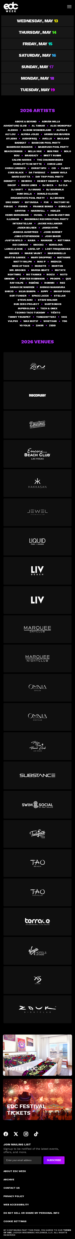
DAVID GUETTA (21, 176)
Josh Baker (53, 236)
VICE (64, 317)
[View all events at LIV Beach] (37, 571)
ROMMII (49, 283)
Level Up (34, 249)
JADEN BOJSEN (26, 227)
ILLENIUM (13, 219)
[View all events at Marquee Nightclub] (37, 658)
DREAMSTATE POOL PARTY (27, 198)
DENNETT (10, 181)
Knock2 (38, 244)
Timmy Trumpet (19, 317)
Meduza (56, 261)
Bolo (67, 151)
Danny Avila (59, 172)
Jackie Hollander (50, 223)
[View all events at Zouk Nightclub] (37, 1009)
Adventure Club (14, 125)
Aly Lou (10, 134)
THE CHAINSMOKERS (50, 160)
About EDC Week (14, 1171)
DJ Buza (47, 185)
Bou (16, 155)
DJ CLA (63, 185)
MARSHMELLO (57, 253)
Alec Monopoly (60, 125)
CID (53, 168)
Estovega (31, 202)
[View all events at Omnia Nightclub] (37, 717)
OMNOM (9, 278)
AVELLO (47, 138)
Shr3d (9, 291)
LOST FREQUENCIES (57, 249)
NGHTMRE (14, 274)
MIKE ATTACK (20, 266)
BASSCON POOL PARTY (46, 142)
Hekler (55, 211)
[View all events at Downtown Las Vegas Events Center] (37, 425)
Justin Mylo (13, 240)
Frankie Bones (43, 206)
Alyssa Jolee (30, 134)
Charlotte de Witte (27, 164)
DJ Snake (34, 189)
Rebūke (34, 283)
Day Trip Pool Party (49, 176)
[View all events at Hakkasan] (37, 483)
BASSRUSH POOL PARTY (53, 147)
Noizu (51, 274)
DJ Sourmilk (55, 189)
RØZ (62, 283)
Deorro (26, 181)
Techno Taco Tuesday (30, 312)
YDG (64, 321)
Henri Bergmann (16, 215)
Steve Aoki (25, 300)
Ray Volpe (16, 283)
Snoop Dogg (62, 291)
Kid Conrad (20, 244)
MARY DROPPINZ (41, 257)
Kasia (31, 240)
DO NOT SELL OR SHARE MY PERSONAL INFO (31, 1213)
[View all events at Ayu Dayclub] (37, 366)
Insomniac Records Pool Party (46, 219)
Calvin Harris (21, 160)
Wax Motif (30, 321)
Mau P (41, 261)
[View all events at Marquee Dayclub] (37, 629)
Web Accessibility (16, 1204)
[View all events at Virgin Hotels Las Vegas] (37, 951)
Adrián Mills (51, 121)
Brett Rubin (52, 155)
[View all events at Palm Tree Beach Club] (37, 746)
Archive (8, 1179)
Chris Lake (54, 164)
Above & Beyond (25, 121)
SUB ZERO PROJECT (26, 304)
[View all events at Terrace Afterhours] (37, 922)
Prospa (55, 278)
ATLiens (11, 138)
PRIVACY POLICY (13, 1196)
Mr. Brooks (17, 270)
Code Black (15, 172)
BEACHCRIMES (13, 151)
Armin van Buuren (57, 134)
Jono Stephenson (26, 236)
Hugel (38, 215)
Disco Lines (29, 185)
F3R (46, 202)
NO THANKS (33, 274)
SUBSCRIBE (54, 1160)
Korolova (56, 244)
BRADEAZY (31, 155)
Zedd (52, 325)
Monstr (40, 266)
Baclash (63, 138)
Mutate (60, 270)
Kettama (64, 240)
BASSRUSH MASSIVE (19, 147)
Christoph (38, 168)
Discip (12, 185)
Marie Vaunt (33, 253)
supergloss (26, 308)
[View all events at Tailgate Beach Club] (37, 834)
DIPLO (67, 181)
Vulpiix (13, 321)
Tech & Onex (48, 308)
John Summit (52, 232)
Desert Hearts (47, 181)
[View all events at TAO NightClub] (37, 892)
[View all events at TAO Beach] (37, 863)
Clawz (65, 168)
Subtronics (52, 304)
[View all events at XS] (37, 980)
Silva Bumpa (27, 291)
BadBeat (20, 142)
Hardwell (38, 211)
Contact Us (11, 1187)
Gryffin (20, 211)
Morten (57, 266)
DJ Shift (17, 189)
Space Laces (40, 295)
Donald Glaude (47, 193)
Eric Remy (12, 202)
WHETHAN (50, 321)
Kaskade (46, 240)
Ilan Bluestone (59, 215)
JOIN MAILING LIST (17, 1144)
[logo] (11, 7)
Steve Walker (47, 300)
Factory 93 (61, 202)
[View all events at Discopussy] (37, 395)
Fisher (23, 206)
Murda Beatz (40, 270)
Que (68, 278)
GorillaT (64, 206)
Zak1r (40, 325)
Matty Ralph (22, 261)
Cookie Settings (15, 1221)
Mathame (63, 257)
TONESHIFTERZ (46, 317)
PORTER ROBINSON (32, 278)
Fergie (8, 206)
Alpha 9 (62, 130)
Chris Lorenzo (15, 168)
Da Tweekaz (37, 172)
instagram (26, 1134)
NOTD (63, 274)
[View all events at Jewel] (37, 512)
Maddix (14, 253)
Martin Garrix (15, 257)
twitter (16, 1134)
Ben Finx (53, 151)
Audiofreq (29, 138)
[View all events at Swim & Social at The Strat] (37, 805)
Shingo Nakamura (52, 287)
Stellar (59, 295)
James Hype (50, 227)
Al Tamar (38, 125)
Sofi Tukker (17, 295)
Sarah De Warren (22, 287)
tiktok (36, 1134)
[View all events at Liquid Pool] (37, 541)
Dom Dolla (24, 193)
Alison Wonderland (37, 130)
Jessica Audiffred (25, 232)
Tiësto (55, 312)
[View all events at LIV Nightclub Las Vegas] (37, 600)
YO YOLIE (25, 325)
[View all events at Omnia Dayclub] (37, 688)
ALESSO (13, 130)
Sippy (44, 291)
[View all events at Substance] (37, 775)
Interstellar (22, 223)
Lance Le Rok (13, 249)
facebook (5, 1134)
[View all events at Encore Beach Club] (37, 454)
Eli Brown (57, 198)
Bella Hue (35, 151)
